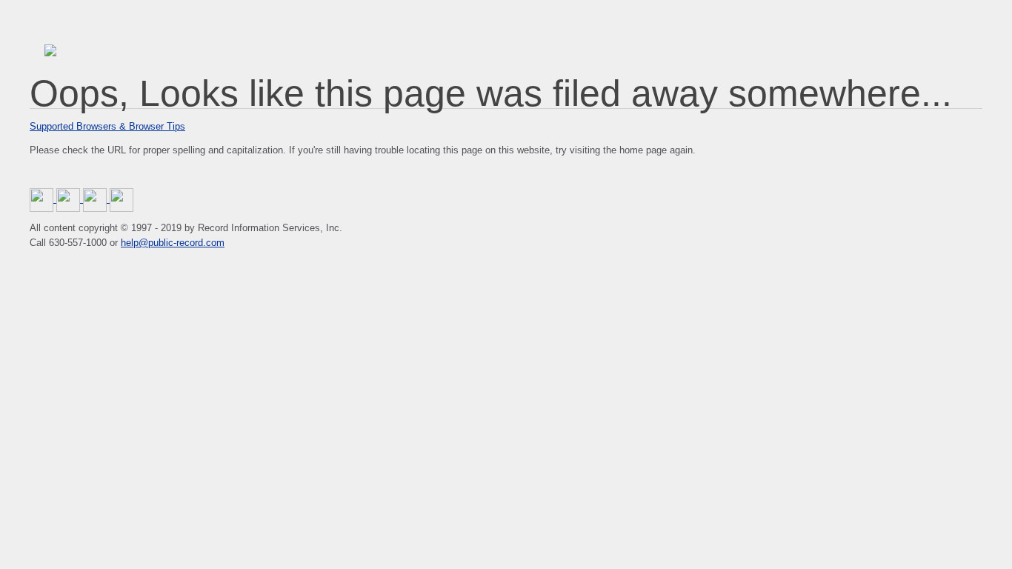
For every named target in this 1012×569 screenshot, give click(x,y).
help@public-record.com (172, 242)
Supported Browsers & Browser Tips (107, 126)
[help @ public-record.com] (121, 198)
